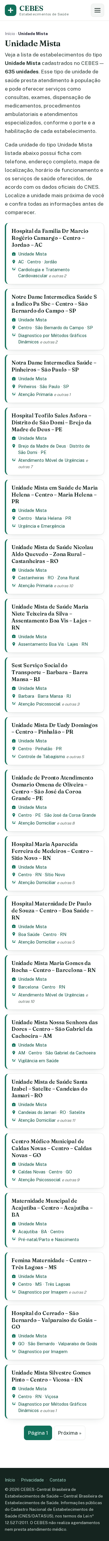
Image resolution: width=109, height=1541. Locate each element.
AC (21, 261)
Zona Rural (68, 577)
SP (90, 327)
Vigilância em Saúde (38, 1060)
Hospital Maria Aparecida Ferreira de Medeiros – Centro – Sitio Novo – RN (52, 851)
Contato (58, 1479)
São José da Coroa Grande (70, 815)
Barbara (26, 696)
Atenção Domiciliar (37, 822)
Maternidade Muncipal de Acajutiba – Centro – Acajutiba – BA (52, 1208)
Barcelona (28, 986)
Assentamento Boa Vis (41, 644)
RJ (68, 696)
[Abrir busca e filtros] (97, 10)
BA (44, 1231)
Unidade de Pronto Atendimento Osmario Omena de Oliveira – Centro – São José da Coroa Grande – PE (52, 788)
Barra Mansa (50, 696)
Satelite (77, 1112)
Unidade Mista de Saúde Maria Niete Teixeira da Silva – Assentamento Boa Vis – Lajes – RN (51, 617)
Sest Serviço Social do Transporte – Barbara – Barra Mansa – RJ (50, 672)
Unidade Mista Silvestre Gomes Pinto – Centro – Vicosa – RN (51, 1376)
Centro (34, 261)
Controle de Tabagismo (41, 756)
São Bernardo (41, 1343)
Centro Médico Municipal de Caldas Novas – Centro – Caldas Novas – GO (52, 1148)
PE (43, 452)
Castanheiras (31, 577)
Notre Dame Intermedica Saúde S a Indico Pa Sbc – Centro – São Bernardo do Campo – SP (54, 304)
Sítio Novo (55, 874)
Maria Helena (48, 518)
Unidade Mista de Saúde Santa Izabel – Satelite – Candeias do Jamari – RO (50, 1089)
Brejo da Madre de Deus (42, 446)
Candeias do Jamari (37, 1112)
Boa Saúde (29, 934)
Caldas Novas (31, 1171)
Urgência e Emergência (41, 526)
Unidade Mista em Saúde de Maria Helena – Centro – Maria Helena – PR (55, 494)
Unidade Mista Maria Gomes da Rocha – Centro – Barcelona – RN (54, 966)
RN (84, 644)
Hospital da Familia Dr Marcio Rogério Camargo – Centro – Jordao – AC (50, 238)
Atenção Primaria (35, 394)
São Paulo (50, 386)
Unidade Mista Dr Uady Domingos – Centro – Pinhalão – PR (55, 728)
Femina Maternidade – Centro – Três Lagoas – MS (51, 1263)
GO (69, 1171)
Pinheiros (27, 386)
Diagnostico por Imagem (43, 1292)
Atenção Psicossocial (39, 703)
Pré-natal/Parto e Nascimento (48, 1239)
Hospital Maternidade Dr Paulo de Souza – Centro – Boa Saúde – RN (52, 910)
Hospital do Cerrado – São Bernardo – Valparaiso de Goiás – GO (54, 1320)
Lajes (72, 644)
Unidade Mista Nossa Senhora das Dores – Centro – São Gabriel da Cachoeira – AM (55, 1029)
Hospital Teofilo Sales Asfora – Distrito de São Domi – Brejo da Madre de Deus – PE (51, 422)
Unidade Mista (32, 253)
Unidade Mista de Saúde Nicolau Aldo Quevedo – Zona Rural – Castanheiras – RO (52, 554)
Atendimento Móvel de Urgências (51, 460)
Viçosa (51, 1396)
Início (10, 33)
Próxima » (69, 1433)
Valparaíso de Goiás (77, 1343)
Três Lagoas (57, 1284)
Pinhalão (43, 748)
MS (38, 1284)
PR (68, 518)
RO (51, 577)
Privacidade (32, 1479)
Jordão (50, 261)
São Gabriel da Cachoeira (70, 1052)
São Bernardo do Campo (59, 327)
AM (21, 1052)
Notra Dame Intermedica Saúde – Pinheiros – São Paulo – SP (54, 366)
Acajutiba (28, 1231)
